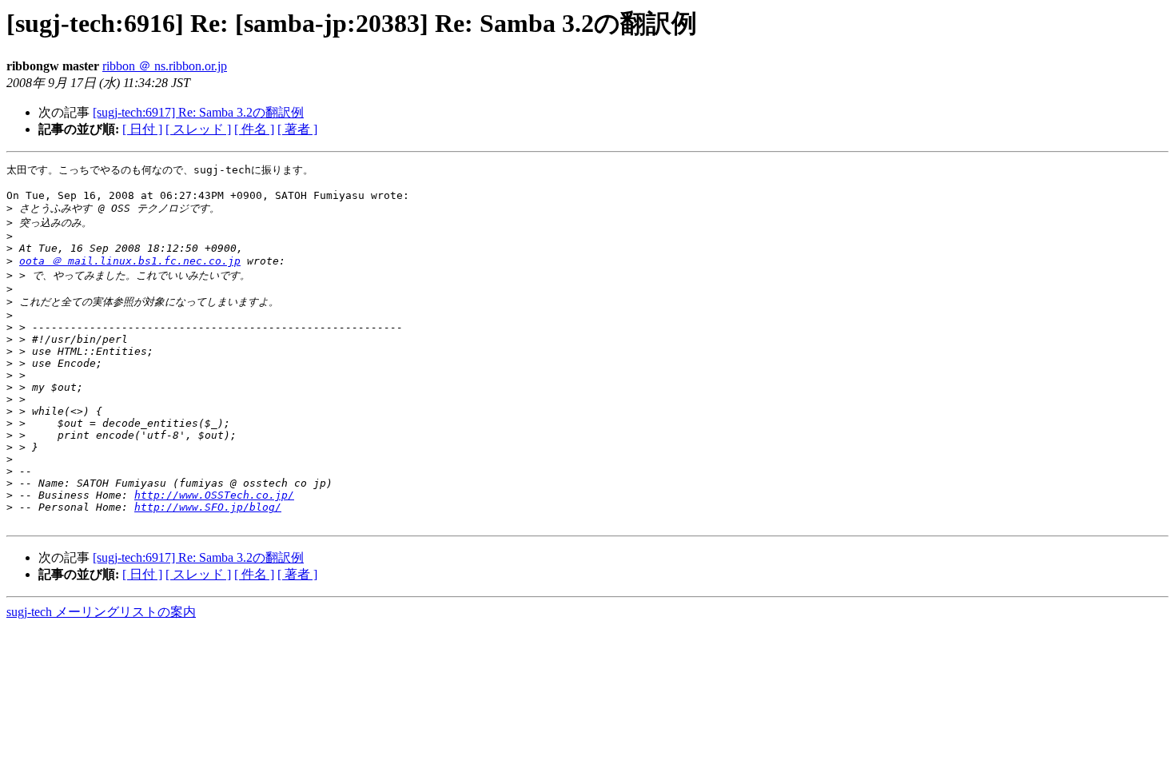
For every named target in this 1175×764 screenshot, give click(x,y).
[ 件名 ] (254, 129)
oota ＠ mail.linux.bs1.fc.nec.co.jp (130, 261)
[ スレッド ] (198, 129)
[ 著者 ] (297, 129)
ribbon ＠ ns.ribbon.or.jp (164, 66)
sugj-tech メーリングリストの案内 (101, 612)
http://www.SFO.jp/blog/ (207, 507)
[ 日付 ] (142, 129)
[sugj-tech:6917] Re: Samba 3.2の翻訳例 (198, 112)
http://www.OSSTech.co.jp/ (214, 495)
